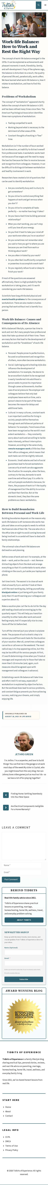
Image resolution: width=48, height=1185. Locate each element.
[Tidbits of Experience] (9, 5)
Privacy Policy (11, 1150)
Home (8, 1107)
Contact (9, 1115)
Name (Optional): (11, 948)
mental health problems (13, 299)
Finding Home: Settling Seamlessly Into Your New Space (26, 795)
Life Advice (26, 717)
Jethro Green (24, 754)
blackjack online (9, 592)
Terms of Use (11, 1145)
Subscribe (23, 979)
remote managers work (19, 448)
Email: (7, 958)
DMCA (8, 1141)
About (8, 1111)
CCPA (7, 1137)
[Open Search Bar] (38, 5)
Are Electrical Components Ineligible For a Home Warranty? (27, 808)
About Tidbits (24, 920)
